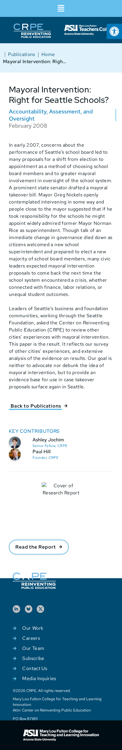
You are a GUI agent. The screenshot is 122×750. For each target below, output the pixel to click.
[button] (61, 8)
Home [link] (48, 54)
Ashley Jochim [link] (48, 440)
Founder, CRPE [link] (45, 457)
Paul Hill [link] (42, 451)
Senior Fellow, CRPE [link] (50, 445)
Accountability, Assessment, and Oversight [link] (51, 115)
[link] (114, 31)
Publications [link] (21, 54)
